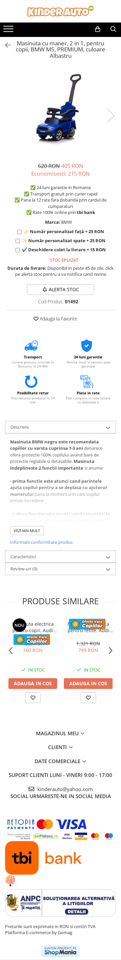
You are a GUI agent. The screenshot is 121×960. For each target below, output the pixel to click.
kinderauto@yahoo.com (64, 789)
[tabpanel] (60, 108)
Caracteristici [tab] (23, 557)
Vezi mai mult (27, 530)
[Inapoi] (5, 45)
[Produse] (9, 31)
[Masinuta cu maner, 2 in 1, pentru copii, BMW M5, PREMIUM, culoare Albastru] (60, 108)
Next (110, 116)
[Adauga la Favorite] (33, 697)
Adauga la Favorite (57, 318)
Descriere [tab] (19, 427)
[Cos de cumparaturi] (97, 29)
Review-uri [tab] (23, 569)
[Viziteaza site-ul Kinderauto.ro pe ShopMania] (60, 951)
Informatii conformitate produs (41, 542)
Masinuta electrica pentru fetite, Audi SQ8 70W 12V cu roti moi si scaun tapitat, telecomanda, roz (88, 627)
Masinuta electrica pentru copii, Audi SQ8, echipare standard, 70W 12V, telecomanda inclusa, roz (33, 627)
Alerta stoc (64, 289)
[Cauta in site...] (113, 29)
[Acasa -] (60, 11)
